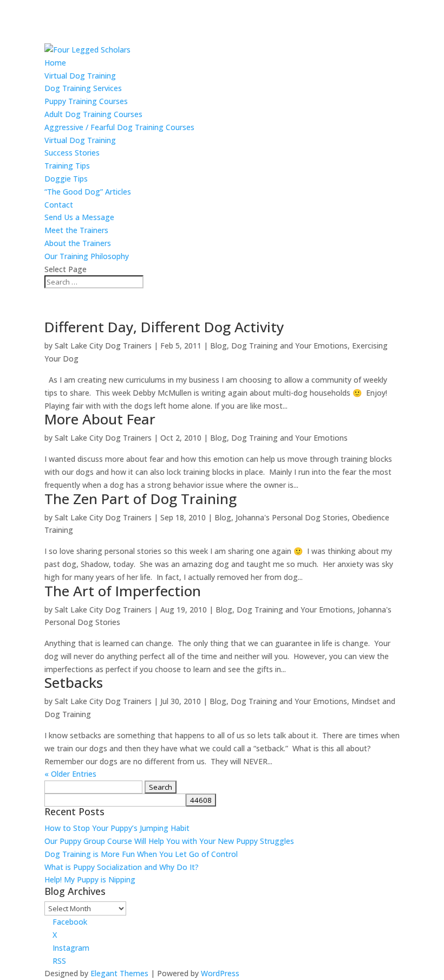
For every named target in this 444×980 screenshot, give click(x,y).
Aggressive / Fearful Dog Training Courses (119, 127)
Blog (218, 345)
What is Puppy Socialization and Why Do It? (121, 867)
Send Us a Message (79, 217)
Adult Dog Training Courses (93, 114)
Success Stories (72, 152)
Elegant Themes (119, 973)
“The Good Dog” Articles (87, 191)
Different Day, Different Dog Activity (164, 327)
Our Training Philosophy (86, 256)
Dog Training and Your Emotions (289, 345)
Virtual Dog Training (80, 75)
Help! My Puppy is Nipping (89, 879)
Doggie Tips (66, 178)
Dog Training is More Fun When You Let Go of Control (141, 854)
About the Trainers (77, 243)
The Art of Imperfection (122, 591)
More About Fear (99, 419)
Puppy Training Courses (86, 101)
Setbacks (73, 682)
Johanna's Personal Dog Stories (292, 517)
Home (55, 62)
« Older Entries (70, 774)
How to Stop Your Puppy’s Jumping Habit (117, 828)
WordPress (220, 973)
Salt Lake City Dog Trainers (103, 345)
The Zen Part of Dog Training (140, 498)
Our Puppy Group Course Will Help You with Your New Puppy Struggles (169, 841)
